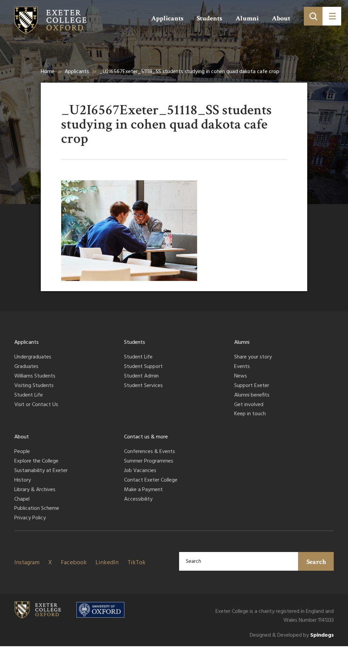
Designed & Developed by (292, 635)
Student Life (28, 395)
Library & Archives (34, 490)
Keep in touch (250, 414)
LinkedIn (107, 563)
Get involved (248, 405)
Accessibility (138, 500)
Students (209, 18)
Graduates (26, 367)
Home (47, 71)
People (22, 452)
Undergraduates (32, 357)
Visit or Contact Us (36, 405)
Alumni (247, 18)
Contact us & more (146, 437)
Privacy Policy (30, 518)
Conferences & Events (149, 452)
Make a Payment (143, 490)
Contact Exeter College (150, 480)
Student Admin (141, 376)
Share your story (253, 357)
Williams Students (34, 376)
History (22, 480)
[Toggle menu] (332, 16)
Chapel (22, 500)
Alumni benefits (251, 395)
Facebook (74, 563)
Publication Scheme (36, 509)
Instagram (26, 563)
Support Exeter (251, 386)
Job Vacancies (140, 471)
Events (242, 367)
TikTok (136, 563)
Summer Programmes (148, 461)
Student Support (143, 367)
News (240, 376)
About (281, 18)
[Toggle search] (313, 16)
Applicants (167, 18)
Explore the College (36, 461)
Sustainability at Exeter (41, 471)
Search (316, 561)
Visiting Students (34, 386)
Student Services (143, 386)
